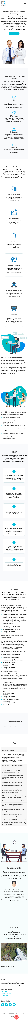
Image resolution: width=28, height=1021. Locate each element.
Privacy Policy (5, 995)
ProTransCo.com (11, 1013)
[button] (27, 900)
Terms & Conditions (6, 993)
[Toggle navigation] (25, 3)
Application (17, 629)
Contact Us (4, 991)
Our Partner (4, 996)
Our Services (14, 33)
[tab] (14, 749)
